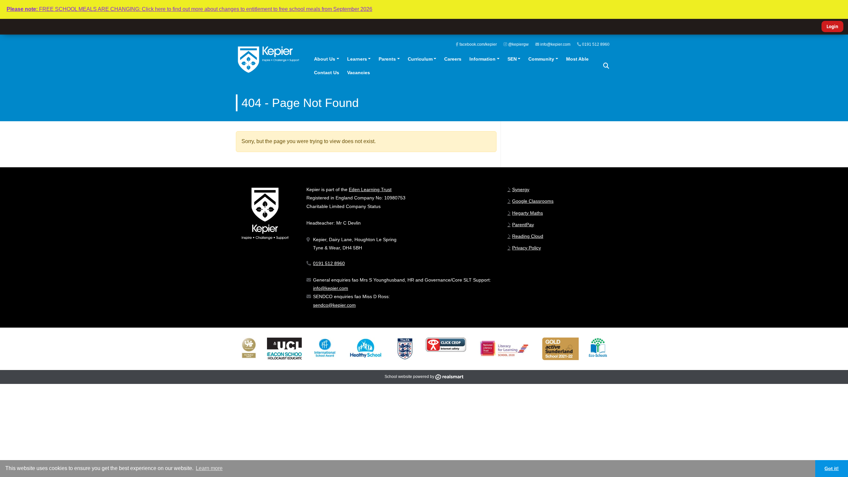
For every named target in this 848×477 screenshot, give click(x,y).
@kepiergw (518, 44)
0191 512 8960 (595, 44)
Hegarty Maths (527, 213)
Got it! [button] (831, 468)
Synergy (520, 189)
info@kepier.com (554, 44)
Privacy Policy (526, 247)
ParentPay (523, 224)
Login (832, 26)
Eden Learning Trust (370, 189)
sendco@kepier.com (334, 305)
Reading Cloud (527, 236)
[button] (606, 66)
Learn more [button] (209, 468)
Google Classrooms (533, 201)
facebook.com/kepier (477, 44)
